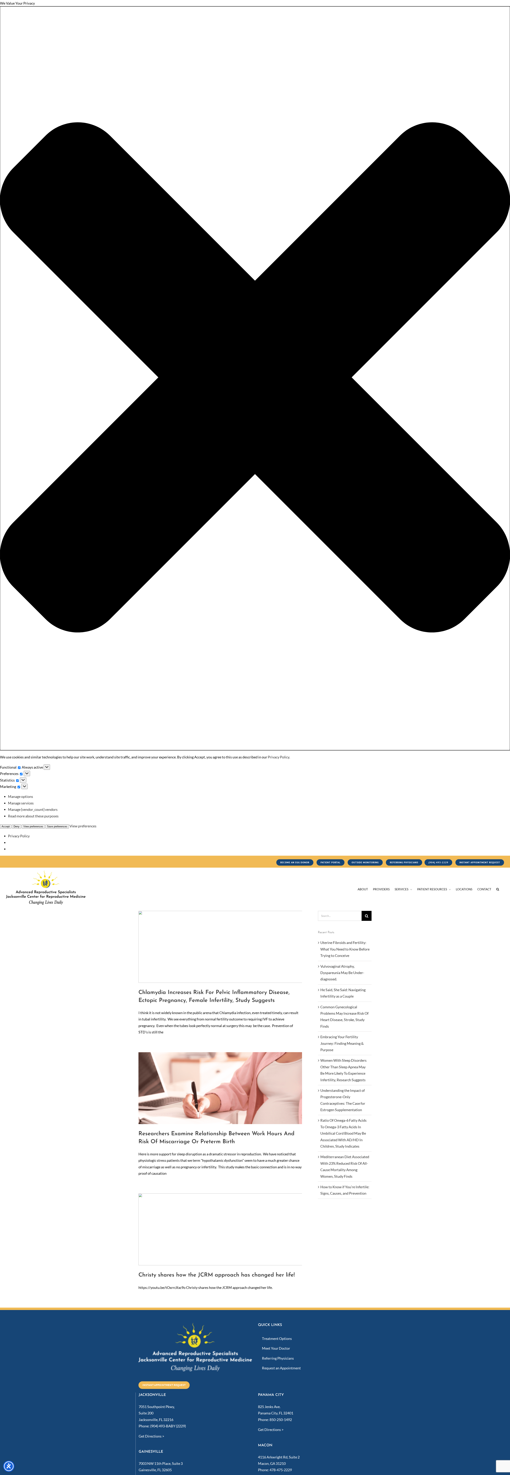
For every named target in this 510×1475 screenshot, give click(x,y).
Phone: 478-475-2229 (275, 1470)
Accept (6, 826)
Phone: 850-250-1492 (275, 1419)
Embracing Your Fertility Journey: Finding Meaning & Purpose (342, 1043)
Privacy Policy (278, 757)
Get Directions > (151, 1436)
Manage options (20, 796)
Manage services (21, 803)
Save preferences (57, 826)
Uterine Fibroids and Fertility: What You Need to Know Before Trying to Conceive (345, 949)
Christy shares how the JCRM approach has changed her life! (216, 1275)
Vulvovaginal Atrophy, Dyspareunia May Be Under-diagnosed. (342, 972)
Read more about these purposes (33, 816)
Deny (17, 826)
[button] (255, 378)
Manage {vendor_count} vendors (33, 809)
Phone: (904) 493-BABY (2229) (162, 1426)
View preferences (33, 826)
